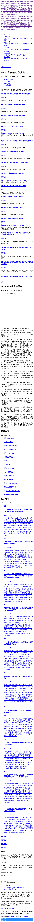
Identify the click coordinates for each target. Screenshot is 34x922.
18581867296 (5, 879)
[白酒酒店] (13, 180)
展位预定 (4, 847)
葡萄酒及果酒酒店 (10, 85)
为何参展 (4, 844)
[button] (4, 67)
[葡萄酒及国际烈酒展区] (12, 491)
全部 (5, 55)
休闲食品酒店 (8, 79)
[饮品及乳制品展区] (10, 445)
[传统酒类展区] (9, 453)
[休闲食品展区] (9, 438)
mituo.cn (26, 916)
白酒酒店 (7, 83)
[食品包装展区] (9, 468)
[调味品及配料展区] (10, 483)
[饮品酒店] (12, 133)
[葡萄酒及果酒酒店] (12, 225)
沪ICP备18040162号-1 (7, 908)
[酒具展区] (8, 461)
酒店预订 (4, 840)
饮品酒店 (7, 81)
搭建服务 (4, 836)
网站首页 (7, 34)
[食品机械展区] (9, 476)
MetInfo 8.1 (11, 916)
